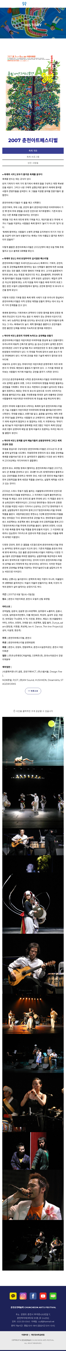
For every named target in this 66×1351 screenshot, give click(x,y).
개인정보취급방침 (38, 1335)
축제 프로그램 (33, 156)
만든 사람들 (33, 163)
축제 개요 (33, 150)
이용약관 (25, 1335)
